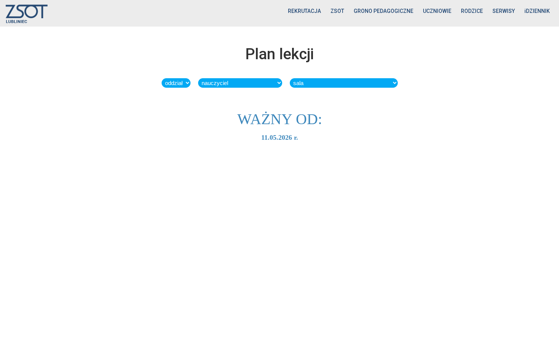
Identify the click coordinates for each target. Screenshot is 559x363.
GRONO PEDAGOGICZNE (383, 11)
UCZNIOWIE (437, 11)
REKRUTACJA (304, 11)
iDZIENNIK (537, 11)
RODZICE (472, 11)
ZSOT (337, 11)
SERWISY (503, 11)
